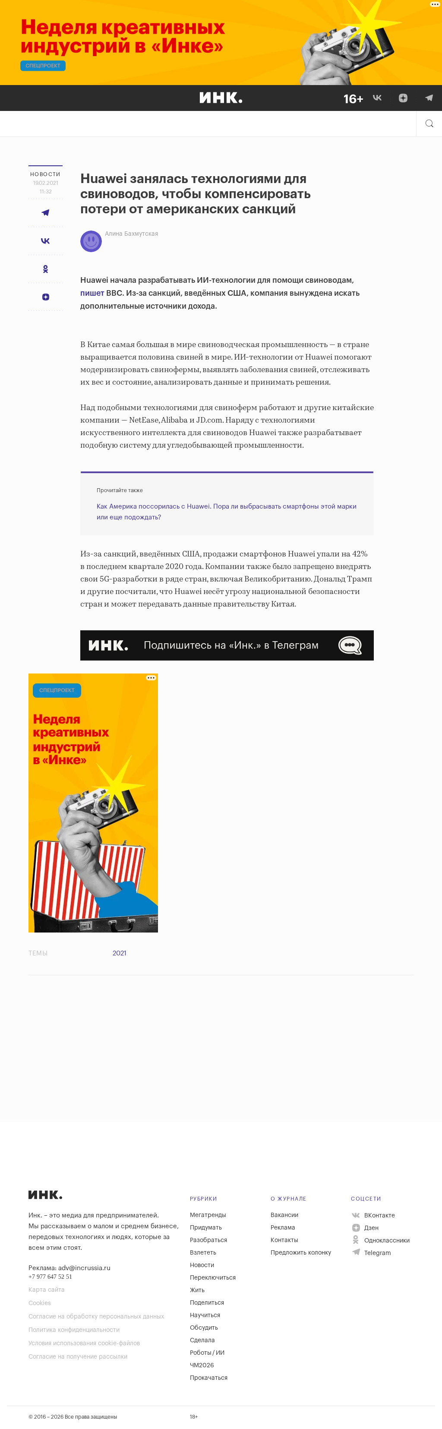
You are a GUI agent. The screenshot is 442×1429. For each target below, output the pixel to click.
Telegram (377, 1253)
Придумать (206, 1228)
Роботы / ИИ (207, 1353)
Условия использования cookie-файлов (84, 1343)
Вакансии (284, 1215)
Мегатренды (208, 1215)
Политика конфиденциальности (74, 1330)
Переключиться (213, 1278)
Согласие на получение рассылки (77, 1357)
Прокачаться (208, 1378)
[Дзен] (403, 98)
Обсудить (204, 1328)
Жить (197, 1290)
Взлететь (203, 1253)
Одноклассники (386, 1241)
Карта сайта (46, 1290)
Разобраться (208, 1240)
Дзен (371, 1228)
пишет (92, 293)
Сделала (202, 1340)
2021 (119, 953)
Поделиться (207, 1303)
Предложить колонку (301, 1253)
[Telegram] (429, 98)
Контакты (284, 1240)
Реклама (283, 1228)
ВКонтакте (379, 1216)
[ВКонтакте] (377, 98)
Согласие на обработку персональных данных (96, 1317)
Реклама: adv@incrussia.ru (69, 1268)
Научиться (205, 1315)
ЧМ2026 (202, 1366)
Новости (202, 1265)
